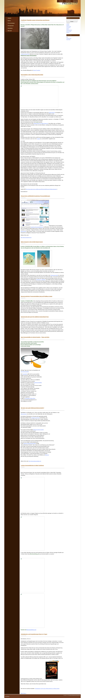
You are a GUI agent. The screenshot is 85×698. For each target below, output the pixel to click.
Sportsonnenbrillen (38, 382)
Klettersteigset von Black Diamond (41, 123)
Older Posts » (23, 693)
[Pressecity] (42, 16)
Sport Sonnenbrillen (25, 371)
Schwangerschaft (54, 275)
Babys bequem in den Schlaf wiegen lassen (32, 242)
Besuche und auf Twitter (10, 37)
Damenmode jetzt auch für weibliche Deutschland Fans (35, 316)
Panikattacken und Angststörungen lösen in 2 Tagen (34, 634)
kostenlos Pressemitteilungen (37, 227)
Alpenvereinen (24, 414)
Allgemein (67, 25)
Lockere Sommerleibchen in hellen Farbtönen (32, 465)
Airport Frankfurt (36, 70)
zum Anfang (7, 696)
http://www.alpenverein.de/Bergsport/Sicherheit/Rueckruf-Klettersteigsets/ (41, 189)
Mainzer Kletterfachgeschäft (29, 443)
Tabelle (38, 138)
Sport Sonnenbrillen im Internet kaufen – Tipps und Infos (35, 337)
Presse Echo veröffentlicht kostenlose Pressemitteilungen (35, 196)
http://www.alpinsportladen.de (35, 461)
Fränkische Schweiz (35, 417)
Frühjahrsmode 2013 (25, 54)
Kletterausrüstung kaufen (38, 429)
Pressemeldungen (11, 23)
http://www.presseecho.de (26, 237)
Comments (68, 38)
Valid (68, 39)
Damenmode (23, 231)
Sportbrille (25, 374)
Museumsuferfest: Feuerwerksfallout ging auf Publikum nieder (36, 296)
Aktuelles (9, 18)
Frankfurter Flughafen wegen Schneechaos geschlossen (35, 20)
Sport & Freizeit (68, 31)
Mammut (47, 454)
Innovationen (10, 28)
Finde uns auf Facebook (6, 37)
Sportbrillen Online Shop (30, 398)
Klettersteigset (52, 112)
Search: (68, 18)
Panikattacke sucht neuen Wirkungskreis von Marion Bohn (47, 688)
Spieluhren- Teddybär (40, 279)
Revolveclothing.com (31, 629)
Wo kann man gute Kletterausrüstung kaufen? (32, 408)
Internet (9, 20)
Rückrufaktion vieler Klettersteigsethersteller (32, 74)
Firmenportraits (11, 25)
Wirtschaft (10, 30)
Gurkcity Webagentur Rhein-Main (74, 695)
